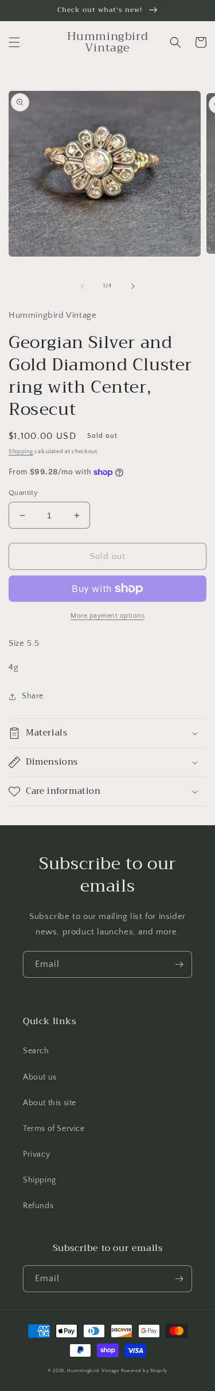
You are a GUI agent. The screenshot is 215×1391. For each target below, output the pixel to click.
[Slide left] (82, 286)
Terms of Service (54, 1128)
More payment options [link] (107, 615)
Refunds (38, 1205)
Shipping (21, 452)
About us (40, 1077)
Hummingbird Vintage (93, 1370)
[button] (14, 42)
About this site (49, 1103)
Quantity (23, 493)
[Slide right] (133, 286)
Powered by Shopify (144, 1370)
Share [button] (33, 696)
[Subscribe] (178, 964)
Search (36, 1051)
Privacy (36, 1154)
